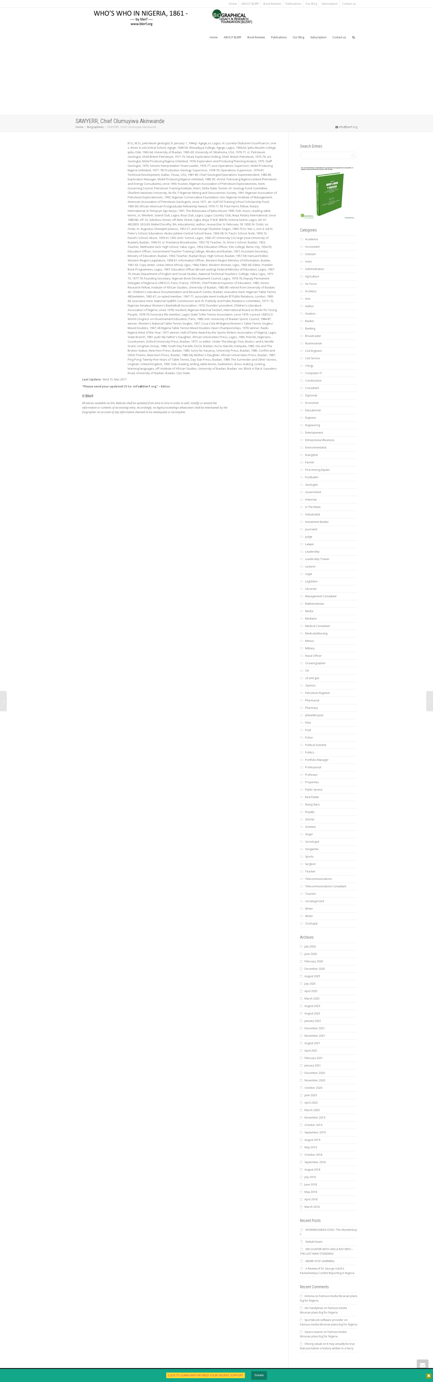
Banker (309, 321)
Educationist (313, 410)
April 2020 (311, 1103)
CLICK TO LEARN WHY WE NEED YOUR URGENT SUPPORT (205, 1375)
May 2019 (310, 1147)
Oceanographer (315, 663)
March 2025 (312, 998)
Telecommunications (318, 879)
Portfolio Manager (317, 760)
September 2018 (315, 1162)
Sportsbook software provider (323, 1320)
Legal (308, 574)
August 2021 (312, 1043)
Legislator (311, 581)
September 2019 (315, 1132)
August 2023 (312, 1006)
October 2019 (313, 1125)
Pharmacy (311, 708)
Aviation (310, 314)
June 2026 (310, 954)
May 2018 (310, 1192)
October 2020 (313, 1088)
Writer (309, 909)
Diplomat (311, 395)
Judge (308, 537)
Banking (310, 328)
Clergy (309, 366)
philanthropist (314, 715)
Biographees (95, 127)
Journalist (311, 529)
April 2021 (311, 1051)
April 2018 (311, 1199)
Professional (313, 767)
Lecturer (310, 566)
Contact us (349, 4)
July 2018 (310, 1177)
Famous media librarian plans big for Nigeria (328, 1324)
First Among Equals (317, 470)
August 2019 (312, 1140)
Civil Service (312, 358)
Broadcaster (313, 336)
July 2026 (310, 946)
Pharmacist (312, 700)
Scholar (310, 819)
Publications (293, 4)
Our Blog (311, 4)
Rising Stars (312, 804)
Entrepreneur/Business (319, 440)
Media (309, 611)
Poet (308, 730)
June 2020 (310, 1095)
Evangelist (311, 455)
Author (309, 306)
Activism (310, 254)
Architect (310, 291)
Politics (309, 752)
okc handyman (313, 1308)
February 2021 (313, 1058)
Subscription (330, 4)
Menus (309, 641)
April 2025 (311, 991)
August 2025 (312, 976)
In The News (312, 507)
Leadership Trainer (317, 559)
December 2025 (314, 969)
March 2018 (312, 1207)
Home (233, 4)
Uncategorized (314, 901)
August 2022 (312, 1013)
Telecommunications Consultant (325, 886)
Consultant (312, 388)
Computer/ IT (313, 373)
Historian (311, 499)
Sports (309, 856)
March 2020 (312, 1110)
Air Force (311, 284)
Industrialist (312, 514)
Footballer (311, 477)
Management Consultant (320, 596)
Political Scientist (315, 745)
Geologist (311, 485)
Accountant (312, 247)
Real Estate (312, 797)
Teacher (310, 871)
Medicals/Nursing (316, 633)
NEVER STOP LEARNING (320, 1261)
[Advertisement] (216, 81)
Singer (309, 834)
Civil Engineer (313, 351)
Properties (312, 782)
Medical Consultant (317, 626)
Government (313, 492)
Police (309, 737)
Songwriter (312, 849)
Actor (308, 261)
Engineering (312, 425)
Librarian (311, 589)
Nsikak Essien (314, 1242)
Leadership (312, 552)
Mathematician (314, 604)
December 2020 (314, 1073)
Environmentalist (315, 447)
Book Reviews (272, 4)
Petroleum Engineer (317, 693)
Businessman (313, 343)
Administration (314, 269)
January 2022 (312, 1021)
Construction (313, 380)
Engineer (310, 418)
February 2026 (313, 961)
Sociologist (312, 842)
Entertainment (314, 433)
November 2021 (314, 1036)
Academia (311, 239)
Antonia (309, 1296)
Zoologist (311, 923)
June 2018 (310, 1184)
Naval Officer (313, 656)
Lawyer (309, 544)
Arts (307, 299)
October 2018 (313, 1155)
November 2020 (314, 1080)
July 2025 (310, 984)
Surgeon (310, 864)
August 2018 (312, 1169)
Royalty (309, 812)
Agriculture (312, 276)
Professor (311, 775)
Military (310, 648)
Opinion (310, 685)
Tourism (310, 894)
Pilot (308, 723)
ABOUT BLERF (250, 4)
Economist (311, 403)
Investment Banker (317, 522)
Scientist (310, 827)
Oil (307, 671)
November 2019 (314, 1117)
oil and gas (312, 678)
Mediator (311, 618)
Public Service (313, 790)
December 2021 (314, 1028)
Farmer (309, 462)
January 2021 (312, 1065)
